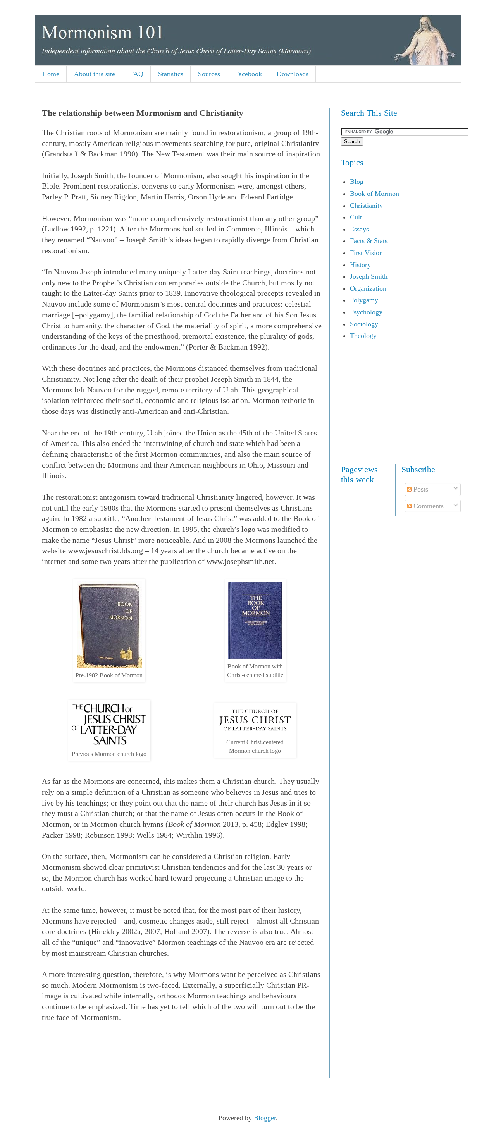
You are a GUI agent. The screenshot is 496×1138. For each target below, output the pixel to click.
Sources (209, 74)
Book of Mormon (374, 193)
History (360, 265)
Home (50, 74)
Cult (356, 217)
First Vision (366, 253)
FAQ (136, 74)
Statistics (170, 74)
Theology (363, 335)
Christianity (366, 205)
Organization (368, 288)
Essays (359, 229)
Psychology (366, 312)
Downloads (292, 74)
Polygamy (364, 300)
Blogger (265, 1118)
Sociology (364, 324)
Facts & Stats (369, 241)
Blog (356, 181)
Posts (420, 489)
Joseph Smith (369, 276)
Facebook (248, 74)
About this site (94, 74)
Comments (428, 506)
